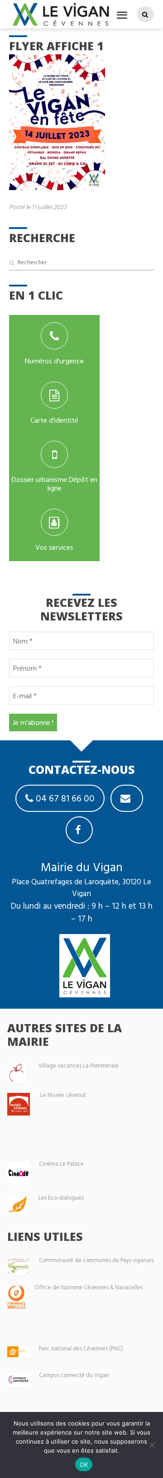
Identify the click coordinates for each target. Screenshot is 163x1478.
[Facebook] (79, 830)
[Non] (151, 1444)
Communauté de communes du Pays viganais (96, 1260)
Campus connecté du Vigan (74, 1375)
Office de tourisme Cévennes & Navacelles (88, 1287)
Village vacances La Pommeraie (78, 1065)
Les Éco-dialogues (61, 1197)
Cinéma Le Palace (61, 1163)
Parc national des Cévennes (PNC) (81, 1348)
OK (84, 1464)
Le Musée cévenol (63, 1095)
